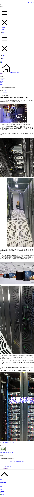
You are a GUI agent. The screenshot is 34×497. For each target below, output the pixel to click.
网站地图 (1, 484)
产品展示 (1, 489)
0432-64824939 (5, 92)
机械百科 (18, 72)
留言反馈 (1, 495)
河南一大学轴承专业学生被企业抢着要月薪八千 (10, 442)
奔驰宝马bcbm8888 (13, 72)
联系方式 (32, 2)
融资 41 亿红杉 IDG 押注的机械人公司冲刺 (6, 452)
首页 (1, 486)
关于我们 (1, 79)
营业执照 (1, 479)
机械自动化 (2, 82)
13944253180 (4, 90)
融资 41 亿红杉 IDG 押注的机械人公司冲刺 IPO (10, 443)
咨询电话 (1, 492)
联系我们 (1, 84)
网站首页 (29, 2)
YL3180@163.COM (5, 468)
